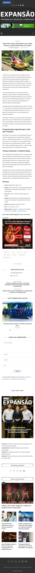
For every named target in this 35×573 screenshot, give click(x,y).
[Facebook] (11, 5)
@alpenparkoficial (22, 211)
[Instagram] (16, 5)
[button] (12, 2)
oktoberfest (22, 254)
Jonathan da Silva (14, 47)
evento (25, 252)
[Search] (33, 33)
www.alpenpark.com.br (13, 206)
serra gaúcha (7, 257)
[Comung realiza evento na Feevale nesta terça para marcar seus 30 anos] (17, 312)
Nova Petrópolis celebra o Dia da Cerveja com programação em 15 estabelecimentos (9, 547)
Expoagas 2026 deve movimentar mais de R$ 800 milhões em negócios (25, 546)
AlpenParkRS (7, 211)
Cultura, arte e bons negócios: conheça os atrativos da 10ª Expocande (16, 507)
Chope (12, 252)
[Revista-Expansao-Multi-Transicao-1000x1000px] (17, 220)
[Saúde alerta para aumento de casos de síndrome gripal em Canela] (9, 517)
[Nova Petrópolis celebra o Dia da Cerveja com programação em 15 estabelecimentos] (9, 537)
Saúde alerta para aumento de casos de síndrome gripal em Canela (8, 526)
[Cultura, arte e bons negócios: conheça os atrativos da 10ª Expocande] (17, 493)
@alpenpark (22, 209)
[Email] (23, 5)
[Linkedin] (18, 5)
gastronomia (7, 254)
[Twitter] (13, 5)
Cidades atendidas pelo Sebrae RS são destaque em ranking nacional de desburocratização (25, 526)
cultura (19, 252)
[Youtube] (20, 5)
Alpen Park (6, 252)
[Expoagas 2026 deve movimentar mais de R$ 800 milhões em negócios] (25, 537)
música (14, 254)
